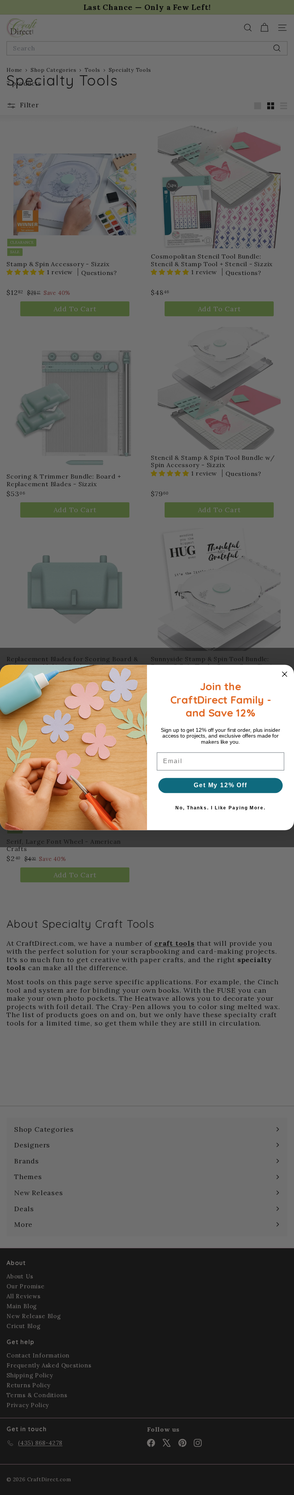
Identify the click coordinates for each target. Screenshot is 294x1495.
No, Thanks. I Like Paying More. (220, 808)
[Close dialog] (285, 674)
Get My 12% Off (220, 785)
